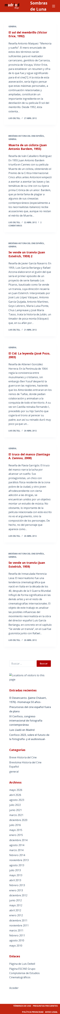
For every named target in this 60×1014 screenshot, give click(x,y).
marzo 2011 (16, 930)
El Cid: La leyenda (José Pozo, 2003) (29, 355)
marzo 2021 (16, 815)
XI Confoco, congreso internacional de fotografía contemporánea (25, 721)
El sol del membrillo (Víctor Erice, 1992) (27, 34)
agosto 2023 (16, 800)
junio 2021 (15, 810)
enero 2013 (16, 890)
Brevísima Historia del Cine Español (26, 136)
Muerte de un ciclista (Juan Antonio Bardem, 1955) (27, 147)
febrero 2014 (17, 855)
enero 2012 (16, 915)
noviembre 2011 (19, 925)
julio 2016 (15, 825)
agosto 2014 (16, 845)
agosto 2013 (16, 865)
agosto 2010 (16, 940)
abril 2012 (15, 910)
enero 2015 (16, 835)
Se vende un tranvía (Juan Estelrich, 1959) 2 (26, 254)
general (12, 26)
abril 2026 (15, 795)
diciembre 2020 (18, 820)
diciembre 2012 (18, 895)
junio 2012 (15, 900)
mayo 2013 (15, 875)
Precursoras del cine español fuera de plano (30, 709)
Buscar (44, 663)
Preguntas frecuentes (45, 1006)
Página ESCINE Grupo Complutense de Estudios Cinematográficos (24, 973)
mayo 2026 (15, 790)
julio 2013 (15, 870)
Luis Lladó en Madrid (22, 730)
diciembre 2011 (18, 920)
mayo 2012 (15, 905)
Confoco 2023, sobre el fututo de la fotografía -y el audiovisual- (29, 737)
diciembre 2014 (18, 840)
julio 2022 (15, 805)
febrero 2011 (17, 935)
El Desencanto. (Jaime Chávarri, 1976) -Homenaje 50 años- (28, 700)
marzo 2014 (16, 850)
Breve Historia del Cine (23, 757)
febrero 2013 (17, 885)
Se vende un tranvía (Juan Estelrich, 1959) (26, 564)
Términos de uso (22, 1006)
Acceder (14, 988)
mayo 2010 (15, 945)
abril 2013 (15, 880)
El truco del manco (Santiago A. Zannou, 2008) (29, 456)
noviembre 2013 (19, 860)
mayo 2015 (15, 830)
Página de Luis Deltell (22, 964)
